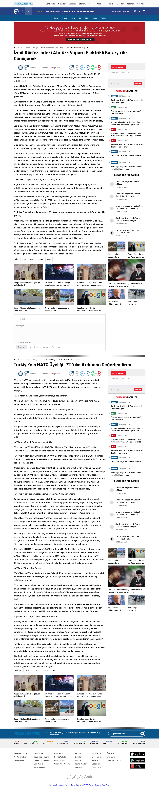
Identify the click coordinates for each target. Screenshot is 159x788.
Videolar (120, 4)
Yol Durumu (122, 742)
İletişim (61, 785)
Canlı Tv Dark (39, 753)
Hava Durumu (63, 742)
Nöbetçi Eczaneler (41, 760)
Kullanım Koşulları (95, 785)
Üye (54, 670)
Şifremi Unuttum (113, 760)
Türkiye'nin (45, 670)
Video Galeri (96, 757)
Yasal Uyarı (106, 785)
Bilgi (16, 259)
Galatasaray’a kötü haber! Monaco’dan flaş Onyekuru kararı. (73, 11)
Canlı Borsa (58, 753)
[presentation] (22, 11)
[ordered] (43, 346)
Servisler (62, 4)
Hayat (95, 18)
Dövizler (78, 757)
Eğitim (87, 18)
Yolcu (49, 259)
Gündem (72, 4)
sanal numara (39, 767)
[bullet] (47, 346)
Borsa (16, 742)
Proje (24, 259)
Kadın (99, 4)
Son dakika (120, 11)
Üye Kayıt (111, 757)
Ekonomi (82, 4)
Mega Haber (18, 48)
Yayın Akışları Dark (41, 757)
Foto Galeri (109, 4)
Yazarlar (130, 4)
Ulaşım (32, 259)
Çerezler (80, 785)
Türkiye (35, 670)
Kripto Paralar (138, 742)
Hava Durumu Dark (21, 753)
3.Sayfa (55, 18)
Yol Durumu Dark (20, 757)
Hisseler (94, 742)
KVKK (86, 785)
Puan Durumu (79, 742)
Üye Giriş (110, 753)
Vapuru (40, 259)
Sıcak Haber (97, 767)
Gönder (21, 347)
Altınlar (78, 753)
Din (80, 18)
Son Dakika (50, 4)
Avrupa (64, 18)
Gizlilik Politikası (70, 785)
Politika (103, 18)
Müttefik (18, 670)
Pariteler (107, 742)
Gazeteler (141, 4)
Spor (91, 4)
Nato (27, 670)
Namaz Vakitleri (31, 742)
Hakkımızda (53, 785)
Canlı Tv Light (19, 760)
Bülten (73, 18)
